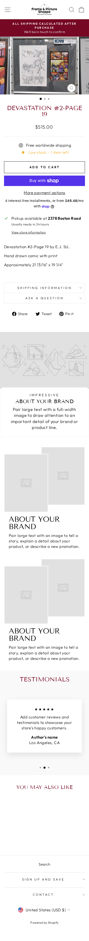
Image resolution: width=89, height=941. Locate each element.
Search (44, 864)
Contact (43, 894)
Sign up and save (43, 879)
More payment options (44, 192)
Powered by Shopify (44, 922)
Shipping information (44, 288)
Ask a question (44, 298)
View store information (28, 232)
